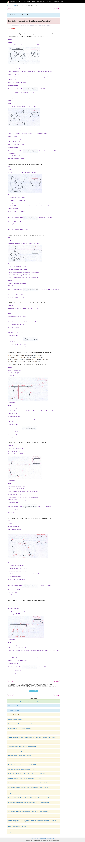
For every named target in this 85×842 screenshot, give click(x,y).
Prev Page (11, 8)
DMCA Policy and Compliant (49, 838)
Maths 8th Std (14, 5)
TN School (49, 1)
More (62, 1)
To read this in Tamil (33, 690)
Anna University (27, 1)
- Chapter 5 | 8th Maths (15, 719)
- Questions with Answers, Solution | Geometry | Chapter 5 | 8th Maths (32, 737)
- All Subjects (15, 705)
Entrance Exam (56, 1)
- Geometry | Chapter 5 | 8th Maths (21, 723)
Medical (33, 1)
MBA (44, 1)
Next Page (56, 8)
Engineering (39, 1)
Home (8, 5)
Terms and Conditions (40, 838)
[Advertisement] (70, 23)
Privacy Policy (33, 838)
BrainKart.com (14, 1)
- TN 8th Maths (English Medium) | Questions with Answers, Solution (24, 701)
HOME (20, 1)
